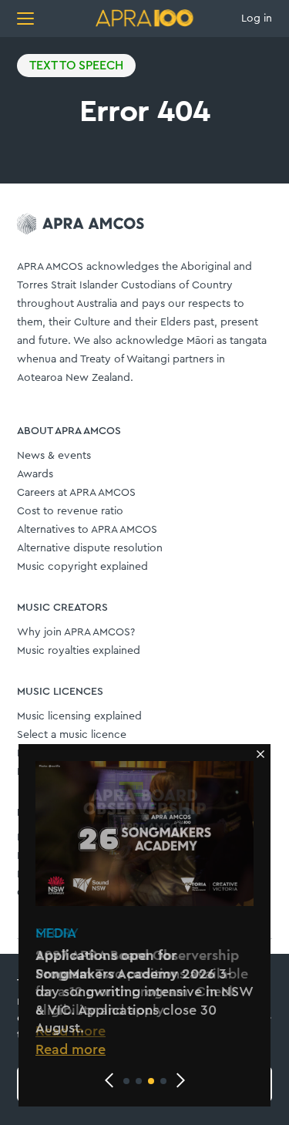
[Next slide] (180, 1080)
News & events (54, 455)
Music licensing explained (79, 716)
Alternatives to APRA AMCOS (87, 529)
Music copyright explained (82, 566)
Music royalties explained (78, 650)
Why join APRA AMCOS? (76, 632)
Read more (70, 1049)
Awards (35, 474)
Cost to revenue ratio (70, 511)
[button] (126, 1081)
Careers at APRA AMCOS (76, 492)
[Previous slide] (109, 1080)
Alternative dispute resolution (90, 548)
